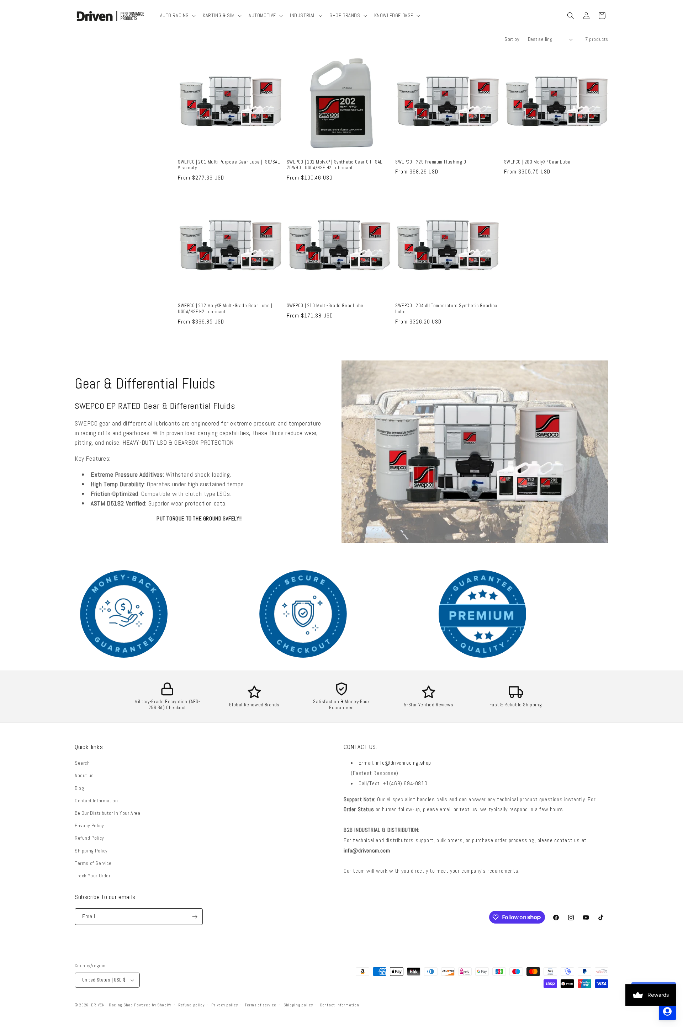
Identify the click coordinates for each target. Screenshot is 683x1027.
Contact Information (96, 800)
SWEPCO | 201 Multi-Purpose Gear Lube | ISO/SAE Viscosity (229, 165)
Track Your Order (93, 875)
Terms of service (260, 1004)
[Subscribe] (194, 916)
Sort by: (512, 39)
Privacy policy (224, 1004)
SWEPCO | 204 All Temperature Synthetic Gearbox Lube (446, 309)
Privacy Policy (89, 825)
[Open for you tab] (667, 1011)
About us (84, 775)
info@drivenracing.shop (403, 762)
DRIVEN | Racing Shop (112, 1004)
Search (82, 763)
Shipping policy (298, 1004)
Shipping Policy (91, 850)
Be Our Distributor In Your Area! (108, 813)
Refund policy (191, 1004)
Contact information (339, 1004)
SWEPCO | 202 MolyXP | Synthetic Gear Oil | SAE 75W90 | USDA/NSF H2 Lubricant (335, 165)
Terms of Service (93, 863)
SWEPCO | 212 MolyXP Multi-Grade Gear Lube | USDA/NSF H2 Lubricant (225, 309)
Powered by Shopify (152, 1004)
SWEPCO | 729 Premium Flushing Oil (432, 162)
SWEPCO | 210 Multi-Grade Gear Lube (325, 306)
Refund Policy (89, 838)
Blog (79, 788)
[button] (177, 15)
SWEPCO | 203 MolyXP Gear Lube (537, 162)
